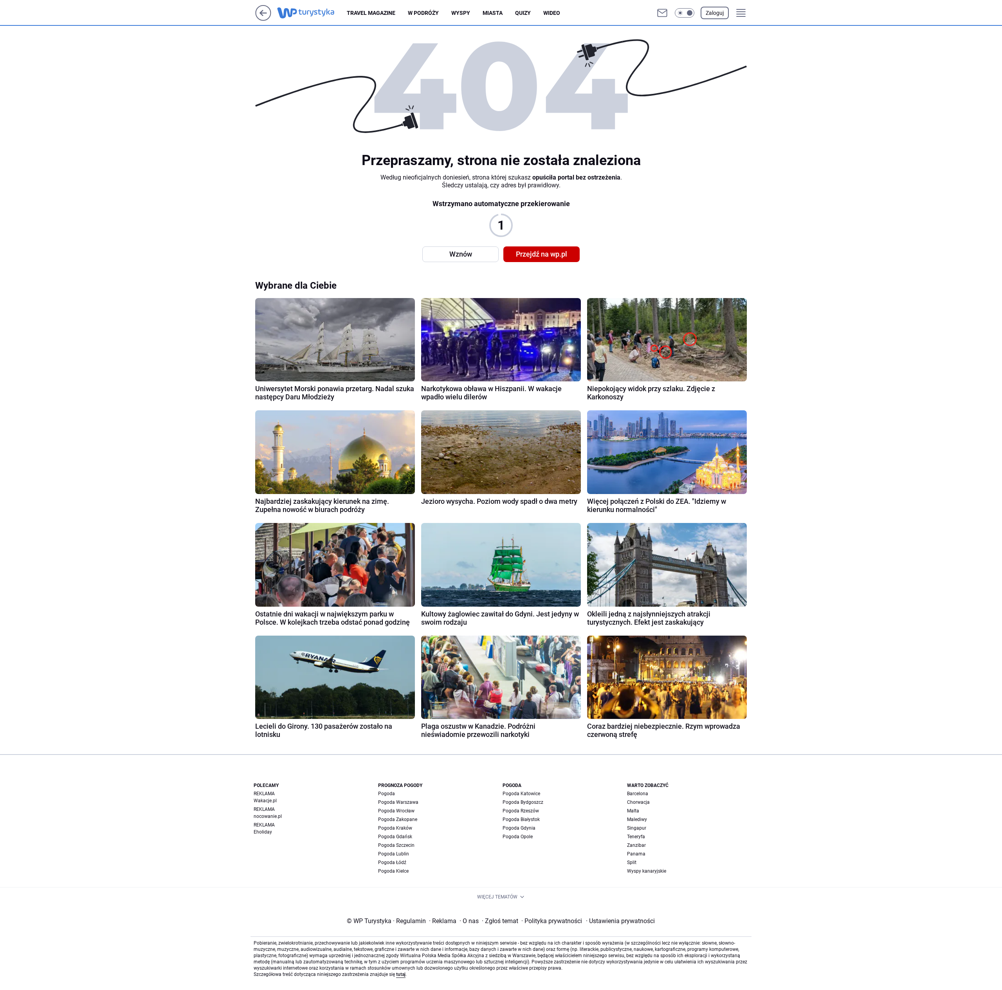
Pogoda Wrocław (396, 811)
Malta (633, 811)
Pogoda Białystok (521, 819)
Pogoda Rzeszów (521, 811)
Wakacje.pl (265, 800)
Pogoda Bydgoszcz (523, 802)
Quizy (523, 13)
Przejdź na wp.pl (541, 254)
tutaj (400, 974)
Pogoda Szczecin (396, 845)
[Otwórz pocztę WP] (662, 13)
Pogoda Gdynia (519, 828)
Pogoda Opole (518, 836)
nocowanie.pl (268, 816)
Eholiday (263, 832)
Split (631, 862)
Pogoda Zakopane (397, 819)
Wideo (551, 13)
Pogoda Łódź (392, 862)
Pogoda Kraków (395, 828)
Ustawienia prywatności (620, 921)
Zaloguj (715, 13)
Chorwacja (638, 802)
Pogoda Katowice (521, 793)
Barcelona (637, 793)
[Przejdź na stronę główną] (263, 18)
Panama (636, 854)
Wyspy (460, 13)
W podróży (423, 13)
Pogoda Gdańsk (395, 836)
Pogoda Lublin (393, 854)
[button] (684, 13)
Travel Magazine (371, 13)
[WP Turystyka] (312, 13)
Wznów (460, 254)
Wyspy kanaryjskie (646, 871)
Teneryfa (636, 836)
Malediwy (637, 819)
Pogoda (386, 793)
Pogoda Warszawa (398, 802)
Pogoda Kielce (393, 871)
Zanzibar (636, 845)
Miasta (493, 13)
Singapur (636, 828)
